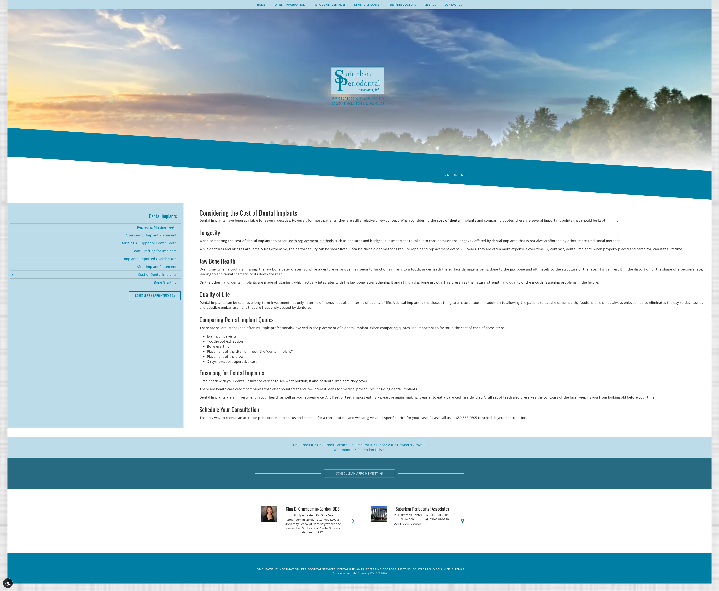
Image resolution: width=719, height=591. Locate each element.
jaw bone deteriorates (284, 269)
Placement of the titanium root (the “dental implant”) (250, 351)
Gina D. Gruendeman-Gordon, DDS (313, 508)
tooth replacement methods (311, 240)
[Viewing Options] (8, 583)
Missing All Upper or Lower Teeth (149, 243)
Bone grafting (218, 346)
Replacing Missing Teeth (157, 227)
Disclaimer (441, 569)
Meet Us (430, 4)
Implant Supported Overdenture (150, 258)
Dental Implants (366, 4)
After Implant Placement (157, 266)
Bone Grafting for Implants (155, 251)
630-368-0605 (456, 175)
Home (261, 4)
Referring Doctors (402, 4)
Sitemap (458, 569)
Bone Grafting (165, 282)
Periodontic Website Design (349, 573)
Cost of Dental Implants (157, 274)
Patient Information (289, 4)
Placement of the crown (226, 356)
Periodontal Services (329, 4)
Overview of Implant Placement (151, 235)
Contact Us (453, 4)
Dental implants (212, 220)
